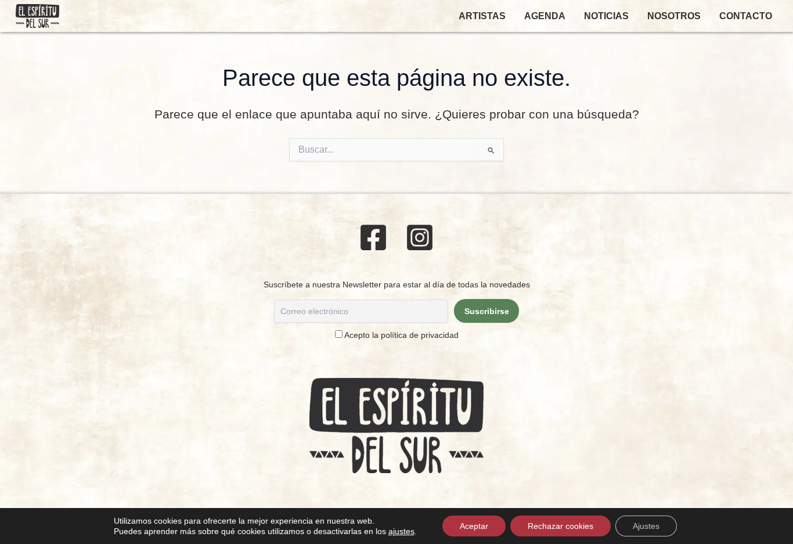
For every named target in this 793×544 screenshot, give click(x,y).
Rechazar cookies (560, 526)
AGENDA (544, 16)
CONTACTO (745, 16)
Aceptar (474, 526)
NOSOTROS (674, 16)
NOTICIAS (606, 16)
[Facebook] (373, 237)
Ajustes (646, 526)
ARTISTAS (482, 16)
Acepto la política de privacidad (401, 335)
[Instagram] (419, 237)
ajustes (401, 531)
